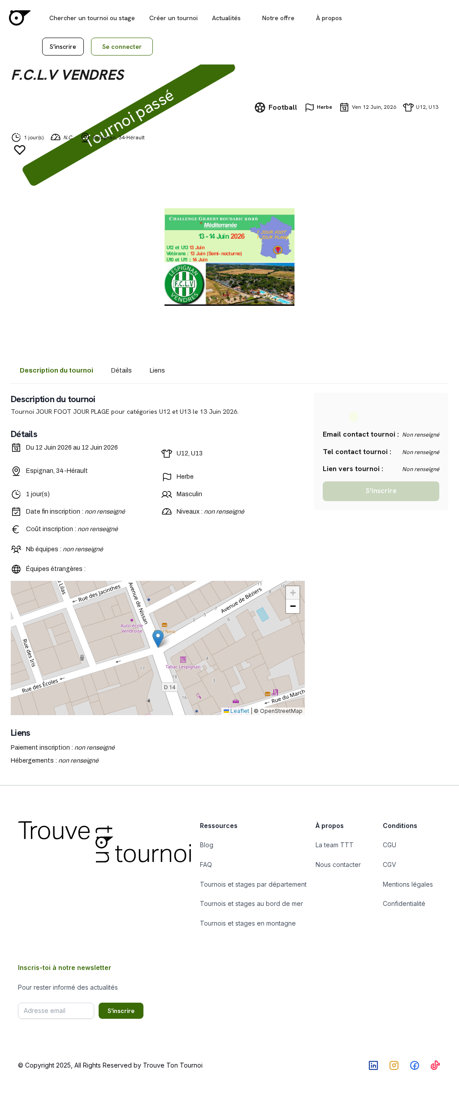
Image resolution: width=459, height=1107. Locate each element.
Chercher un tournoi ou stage (92, 18)
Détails (121, 370)
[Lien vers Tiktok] (435, 1065)
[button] (158, 639)
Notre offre (278, 18)
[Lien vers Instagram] (394, 1065)
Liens (157, 370)
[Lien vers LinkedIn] (373, 1065)
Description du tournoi (56, 370)
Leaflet (239, 711)
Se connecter (122, 47)
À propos (329, 18)
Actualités (226, 18)
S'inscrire (63, 47)
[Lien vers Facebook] (414, 1065)
